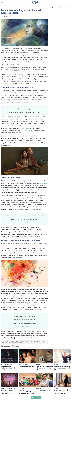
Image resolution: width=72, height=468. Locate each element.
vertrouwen (43, 183)
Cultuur (56, 364)
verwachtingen (26, 130)
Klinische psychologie (7, 364)
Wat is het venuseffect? (27, 366)
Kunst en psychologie (24, 364)
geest (28, 302)
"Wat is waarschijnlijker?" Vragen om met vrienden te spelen (27, 392)
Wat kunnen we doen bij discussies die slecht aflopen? (44, 368)
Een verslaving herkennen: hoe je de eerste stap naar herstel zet (9, 368)
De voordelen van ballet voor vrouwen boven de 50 (62, 368)
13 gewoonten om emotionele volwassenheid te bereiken (7, 392)
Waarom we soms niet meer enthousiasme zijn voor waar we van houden (62, 392)
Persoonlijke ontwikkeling (8, 388)
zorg (29, 331)
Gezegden (21, 388)
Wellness (3, 6)
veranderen (17, 69)
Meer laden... (36, 398)
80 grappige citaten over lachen (43, 391)
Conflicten (39, 364)
